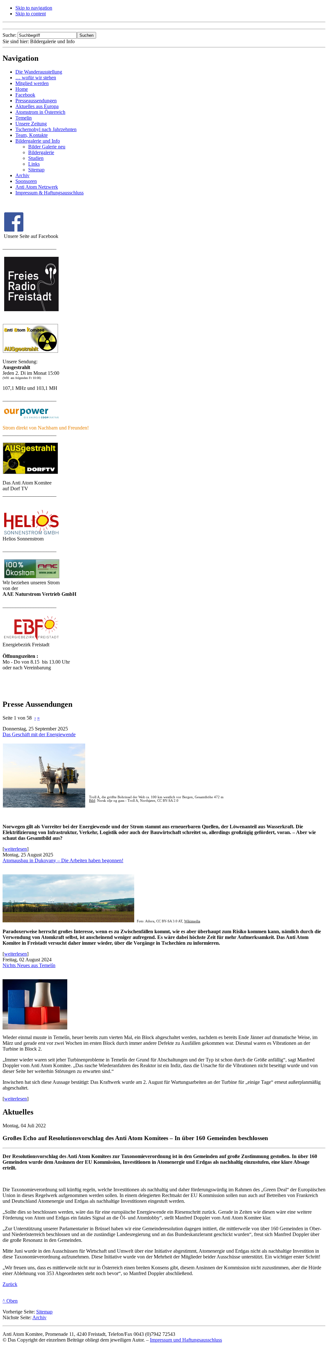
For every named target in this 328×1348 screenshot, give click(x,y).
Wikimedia (192, 921)
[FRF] (30, 351)
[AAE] (32, 578)
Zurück (10, 1284)
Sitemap (44, 1311)
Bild (92, 800)
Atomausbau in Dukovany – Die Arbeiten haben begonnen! (63, 860)
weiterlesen (15, 849)
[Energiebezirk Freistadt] (31, 640)
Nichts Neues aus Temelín (29, 965)
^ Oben (10, 1301)
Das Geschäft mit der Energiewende (39, 734)
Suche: (10, 35)
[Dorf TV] (30, 472)
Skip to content (30, 13)
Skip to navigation (33, 8)
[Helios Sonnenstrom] (31, 534)
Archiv (39, 1317)
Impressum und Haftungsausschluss (186, 1340)
